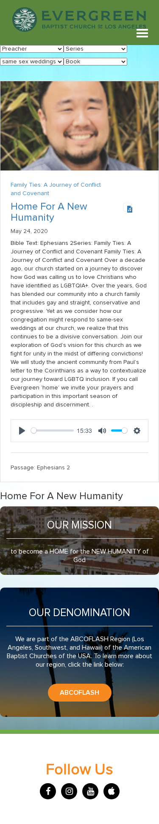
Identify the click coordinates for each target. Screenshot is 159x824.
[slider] (52, 430)
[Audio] (127, 207)
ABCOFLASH (79, 692)
